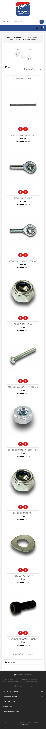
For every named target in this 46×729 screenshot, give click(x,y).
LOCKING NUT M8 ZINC (23, 513)
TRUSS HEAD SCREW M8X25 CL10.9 (23, 387)
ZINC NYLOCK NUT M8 (23, 324)
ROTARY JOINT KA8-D (23, 198)
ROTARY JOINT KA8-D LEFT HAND (23, 261)
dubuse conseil (23, 724)
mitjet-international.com (23, 686)
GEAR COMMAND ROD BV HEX (23, 135)
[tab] (6, 66)
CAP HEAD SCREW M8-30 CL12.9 (23, 639)
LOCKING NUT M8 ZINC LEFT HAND (23, 450)
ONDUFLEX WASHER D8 (23, 576)
